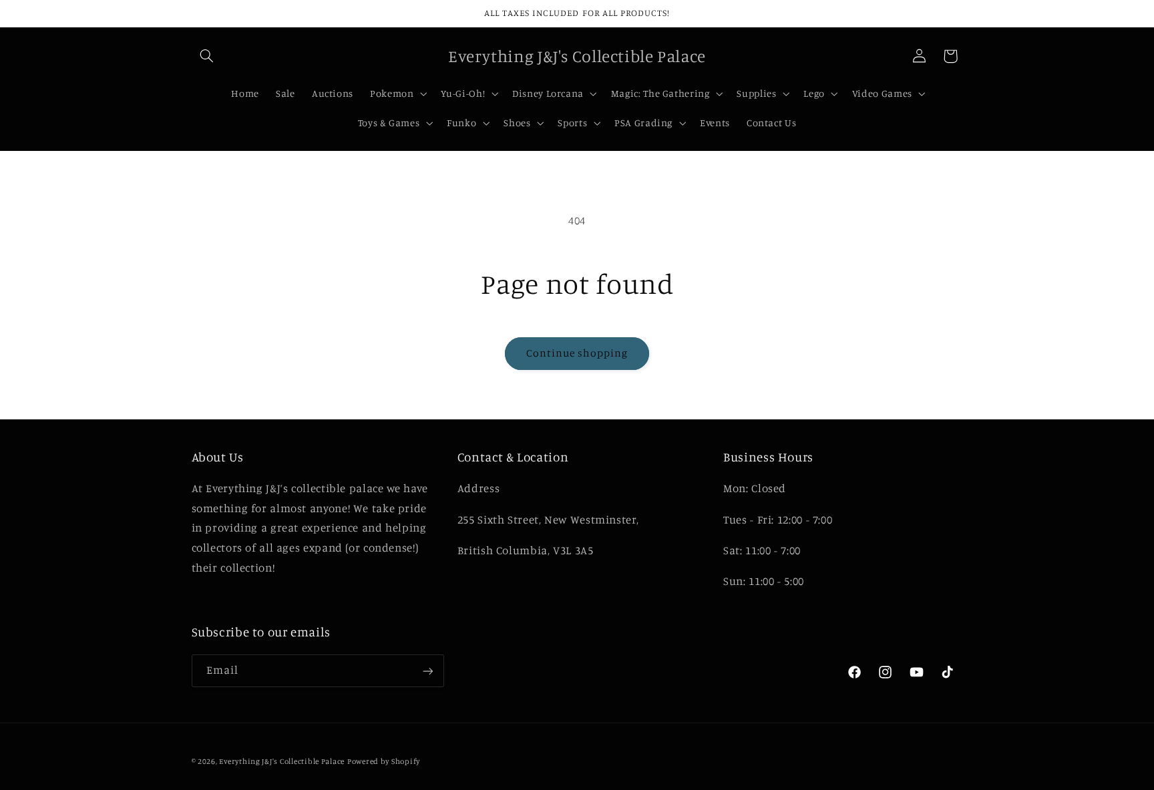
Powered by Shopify (383, 761)
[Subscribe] (427, 670)
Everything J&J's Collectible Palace (282, 761)
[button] (207, 56)
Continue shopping (577, 353)
